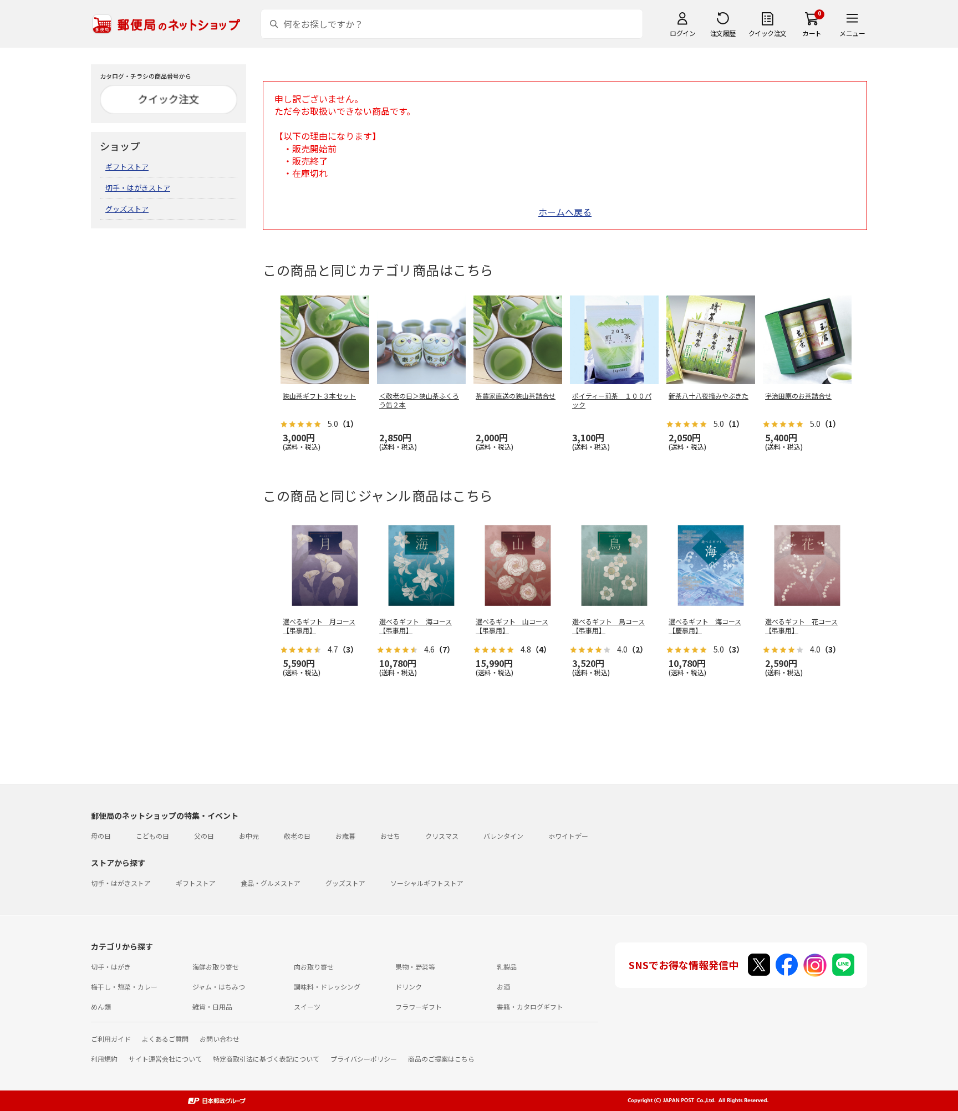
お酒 (503, 986)
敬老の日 (297, 835)
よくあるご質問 (165, 1038)
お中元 (249, 835)
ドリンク (408, 986)
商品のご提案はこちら (441, 1058)
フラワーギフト (418, 1006)
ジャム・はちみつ (218, 986)
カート (812, 33)
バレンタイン (503, 835)
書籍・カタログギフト (530, 1006)
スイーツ (307, 1006)
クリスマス (441, 835)
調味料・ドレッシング (327, 986)
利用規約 (104, 1058)
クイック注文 (767, 33)
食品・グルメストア (270, 883)
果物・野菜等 (415, 966)
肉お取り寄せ (314, 966)
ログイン (682, 33)
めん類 (101, 1006)
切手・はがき (111, 966)
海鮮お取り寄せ (215, 966)
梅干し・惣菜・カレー (124, 986)
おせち (390, 835)
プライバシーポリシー (363, 1058)
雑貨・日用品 (212, 1006)
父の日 (204, 835)
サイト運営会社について (165, 1058)
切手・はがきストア (137, 187)
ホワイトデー (568, 835)
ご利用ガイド (111, 1038)
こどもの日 (152, 835)
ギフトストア (127, 166)
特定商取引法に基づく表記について (266, 1058)
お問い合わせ (220, 1038)
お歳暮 (345, 835)
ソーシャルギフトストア (426, 883)
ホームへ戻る (565, 211)
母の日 (101, 835)
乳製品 (507, 966)
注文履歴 (723, 33)
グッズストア (127, 208)
